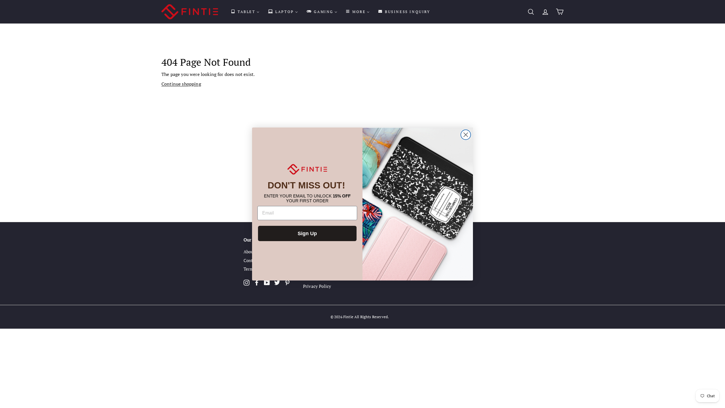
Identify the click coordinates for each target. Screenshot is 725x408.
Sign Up (307, 233)
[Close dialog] (466, 135)
